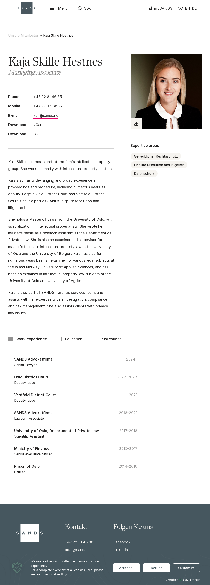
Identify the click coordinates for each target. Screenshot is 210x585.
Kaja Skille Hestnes (58, 35)
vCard (38, 124)
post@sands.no (78, 550)
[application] (105, 569)
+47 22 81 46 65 (47, 97)
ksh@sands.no (45, 115)
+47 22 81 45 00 (79, 542)
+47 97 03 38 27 (48, 106)
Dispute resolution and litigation (159, 165)
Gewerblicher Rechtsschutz (156, 156)
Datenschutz (144, 173)
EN (187, 8)
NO (180, 8)
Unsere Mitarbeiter (23, 35)
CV (36, 134)
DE (194, 8)
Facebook (121, 542)
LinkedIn (120, 550)
